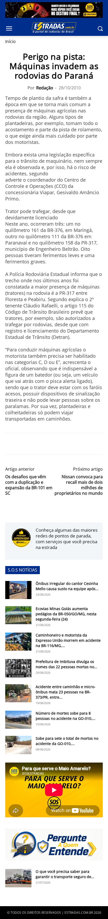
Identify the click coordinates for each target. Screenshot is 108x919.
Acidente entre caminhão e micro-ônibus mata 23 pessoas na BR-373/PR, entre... (65, 692)
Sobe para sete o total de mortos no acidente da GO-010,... (67, 741)
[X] (22, 444)
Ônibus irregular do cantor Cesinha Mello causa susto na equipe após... (67, 586)
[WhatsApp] (34, 444)
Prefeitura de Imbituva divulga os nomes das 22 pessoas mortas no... (66, 664)
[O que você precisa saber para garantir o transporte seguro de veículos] (18, 878)
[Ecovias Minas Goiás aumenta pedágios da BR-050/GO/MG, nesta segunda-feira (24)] (18, 615)
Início (10, 41)
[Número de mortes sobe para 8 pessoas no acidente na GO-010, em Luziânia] (18, 720)
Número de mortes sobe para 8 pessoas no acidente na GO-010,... (65, 716)
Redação (44, 88)
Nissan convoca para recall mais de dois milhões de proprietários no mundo (79, 485)
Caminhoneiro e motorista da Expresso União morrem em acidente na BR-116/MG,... (68, 640)
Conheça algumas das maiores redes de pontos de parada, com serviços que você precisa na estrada (67, 538)
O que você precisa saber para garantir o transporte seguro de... (65, 874)
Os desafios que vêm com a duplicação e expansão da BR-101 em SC (28, 485)
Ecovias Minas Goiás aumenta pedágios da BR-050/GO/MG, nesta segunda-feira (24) (66, 614)
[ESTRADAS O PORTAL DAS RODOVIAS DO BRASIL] (54, 27)
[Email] (46, 444)
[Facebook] (10, 444)
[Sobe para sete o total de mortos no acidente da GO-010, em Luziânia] (18, 745)
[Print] (58, 444)
